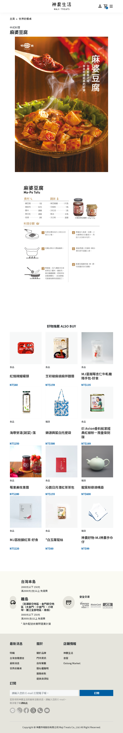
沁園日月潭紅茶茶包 (59, 487)
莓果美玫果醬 (19, 487)
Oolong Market (72, 663)
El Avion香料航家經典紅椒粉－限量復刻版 (96, 432)
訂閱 (96, 693)
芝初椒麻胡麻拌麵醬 (59, 376)
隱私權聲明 (43, 668)
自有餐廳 (41, 663)
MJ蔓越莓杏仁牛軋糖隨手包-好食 (96, 376)
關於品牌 (41, 653)
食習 (65, 658)
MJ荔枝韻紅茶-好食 (24, 539)
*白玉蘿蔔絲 (54, 539)
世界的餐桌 (25, 19)
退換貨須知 (43, 678)
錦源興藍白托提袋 (58, 432)
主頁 (12, 19)
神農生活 (68, 653)
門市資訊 (41, 658)
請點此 (24, 703)
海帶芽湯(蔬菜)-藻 (23, 432)
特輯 (12, 653)
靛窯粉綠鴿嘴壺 (92, 487)
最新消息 (14, 663)
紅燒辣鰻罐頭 (19, 376)
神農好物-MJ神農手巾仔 (97, 539)
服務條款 (41, 673)
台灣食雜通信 (17, 658)
